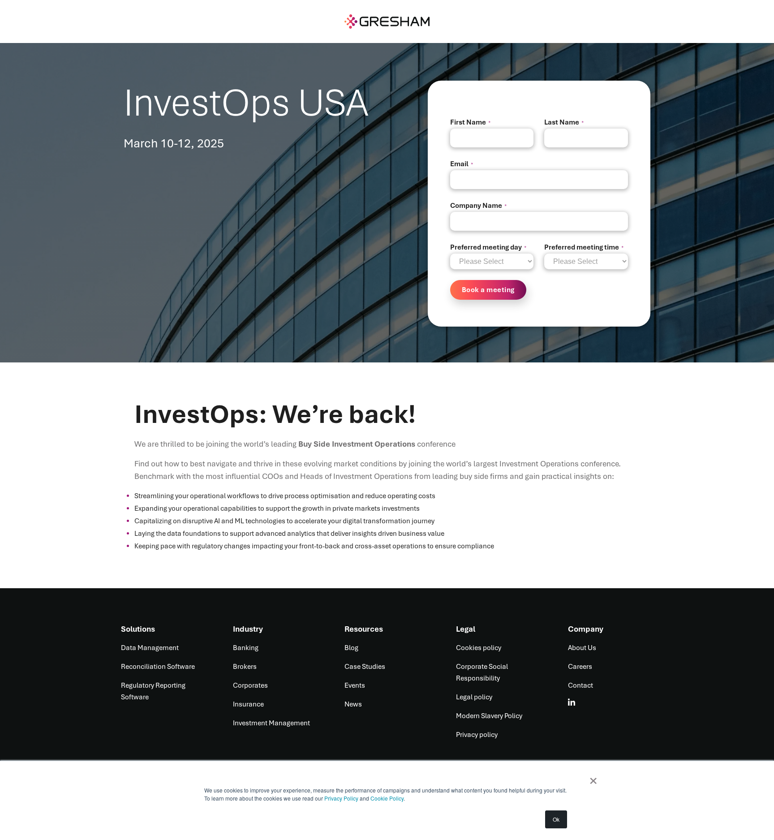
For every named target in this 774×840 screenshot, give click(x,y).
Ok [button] (556, 819)
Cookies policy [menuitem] (478, 647)
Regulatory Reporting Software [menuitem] (153, 691)
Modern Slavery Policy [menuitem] (489, 715)
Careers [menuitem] (580, 666)
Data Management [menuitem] (150, 647)
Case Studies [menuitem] (364, 666)
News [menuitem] (353, 704)
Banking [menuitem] (245, 647)
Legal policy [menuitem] (474, 697)
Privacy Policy (342, 798)
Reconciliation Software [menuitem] (158, 666)
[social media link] (572, 702)
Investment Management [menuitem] (271, 723)
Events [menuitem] (354, 685)
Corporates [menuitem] (250, 685)
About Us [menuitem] (582, 647)
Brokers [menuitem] (245, 666)
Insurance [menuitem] (248, 704)
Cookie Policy (387, 798)
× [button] (593, 778)
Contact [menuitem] (580, 685)
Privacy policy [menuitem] (477, 734)
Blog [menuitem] (351, 647)
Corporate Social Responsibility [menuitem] (482, 672)
